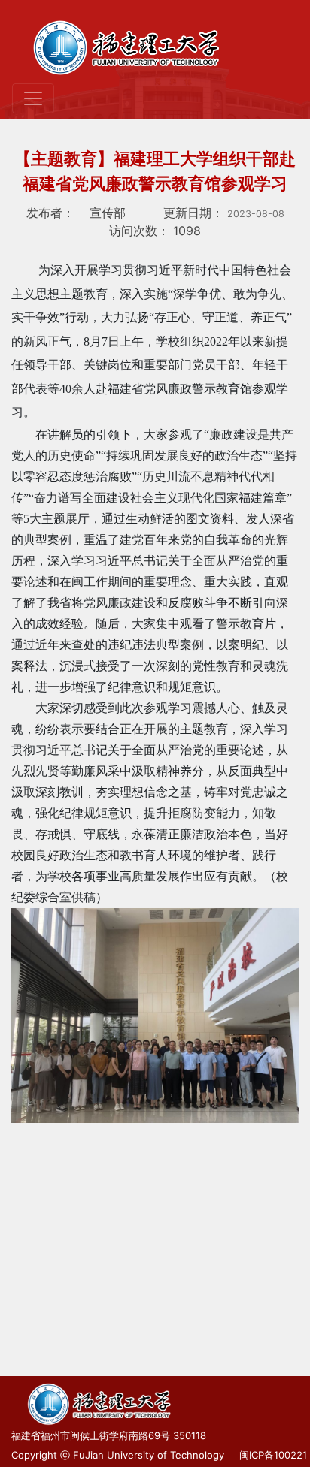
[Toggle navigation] (33, 98)
